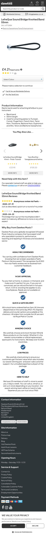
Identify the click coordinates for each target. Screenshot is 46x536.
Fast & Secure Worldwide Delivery (18, 91)
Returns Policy (6, 480)
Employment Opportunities (11, 492)
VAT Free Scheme (8, 450)
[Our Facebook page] (3, 508)
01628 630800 (34, 185)
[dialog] (23, 524)
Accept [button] (13, 526)
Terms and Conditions (9, 489)
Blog (3, 441)
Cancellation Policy (8, 483)
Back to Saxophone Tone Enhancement (18, 28)
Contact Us (5, 471)
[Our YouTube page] (11, 508)
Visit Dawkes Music (8, 444)
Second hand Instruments (11, 453)
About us (4, 432)
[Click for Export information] (21, 70)
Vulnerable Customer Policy (12, 486)
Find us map (5, 435)
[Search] (42, 9)
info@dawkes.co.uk (8, 422)
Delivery (4, 438)
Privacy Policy (6, 474)
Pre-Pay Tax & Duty (12, 94)
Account (31, 4)
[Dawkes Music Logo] (6, 2)
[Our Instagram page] (7, 508)
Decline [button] (35, 526)
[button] (23, 532)
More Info (12, 173)
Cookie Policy (6, 477)
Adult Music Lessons (9, 447)
